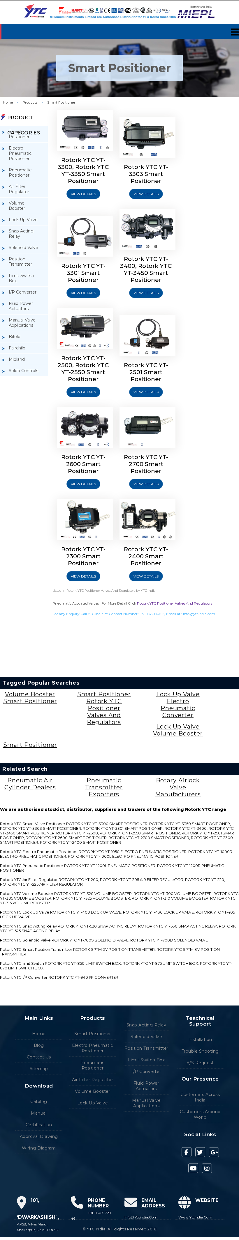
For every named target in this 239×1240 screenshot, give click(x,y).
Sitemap (39, 1068)
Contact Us (39, 1057)
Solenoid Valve (23, 247)
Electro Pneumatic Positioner (20, 153)
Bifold (14, 336)
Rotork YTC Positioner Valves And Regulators (174, 603)
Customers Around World (200, 1114)
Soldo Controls (23, 370)
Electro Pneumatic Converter (178, 708)
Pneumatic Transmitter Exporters (104, 787)
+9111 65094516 (152, 614)
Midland (17, 359)
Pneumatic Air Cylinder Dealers (30, 784)
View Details (83, 194)
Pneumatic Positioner (20, 172)
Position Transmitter (20, 261)
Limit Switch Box (21, 278)
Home (8, 102)
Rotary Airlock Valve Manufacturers (178, 787)
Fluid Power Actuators (21, 306)
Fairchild (17, 348)
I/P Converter (22, 292)
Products (30, 102)
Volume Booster (17, 205)
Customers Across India (200, 1097)
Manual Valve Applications (22, 322)
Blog (39, 1045)
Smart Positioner (61, 102)
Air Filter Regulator (19, 189)
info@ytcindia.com (199, 614)
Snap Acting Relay (21, 233)
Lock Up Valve (23, 219)
